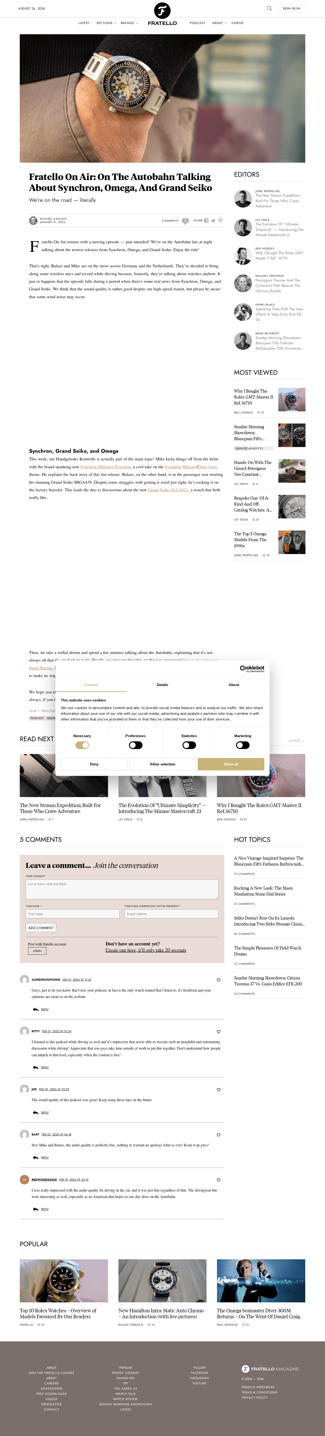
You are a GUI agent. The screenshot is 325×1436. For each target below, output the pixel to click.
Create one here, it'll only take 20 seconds (146, 950)
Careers (51, 1383)
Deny (94, 764)
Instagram (199, 1378)
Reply (45, 1009)
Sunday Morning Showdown (125, 1404)
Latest (84, 23)
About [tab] (234, 684)
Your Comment (36, 876)
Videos (237, 23)
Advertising (51, 1388)
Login (37, 951)
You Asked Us (125, 1388)
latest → (297, 741)
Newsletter (51, 1404)
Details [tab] (162, 684)
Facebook (199, 1373)
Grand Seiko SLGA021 (168, 489)
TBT (125, 1383)
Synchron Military (181, 466)
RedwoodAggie (44, 1180)
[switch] (136, 745)
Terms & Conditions (259, 1392)
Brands (127, 23)
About (217, 23)
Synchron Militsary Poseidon (105, 466)
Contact (51, 1409)
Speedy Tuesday (125, 1373)
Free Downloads (51, 1394)
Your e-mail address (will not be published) (152, 906)
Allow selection (162, 764)
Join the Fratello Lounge (51, 1373)
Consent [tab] (91, 684)
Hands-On (125, 1378)
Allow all (231, 764)
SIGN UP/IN (291, 8)
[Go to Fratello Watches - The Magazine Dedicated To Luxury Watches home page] (162, 5)
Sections (105, 23)
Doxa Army (208, 466)
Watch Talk (126, 1394)
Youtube (199, 1383)
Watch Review (125, 1399)
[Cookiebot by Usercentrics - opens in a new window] (243, 669)
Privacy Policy (255, 1397)
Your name (34, 906)
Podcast (197, 23)
